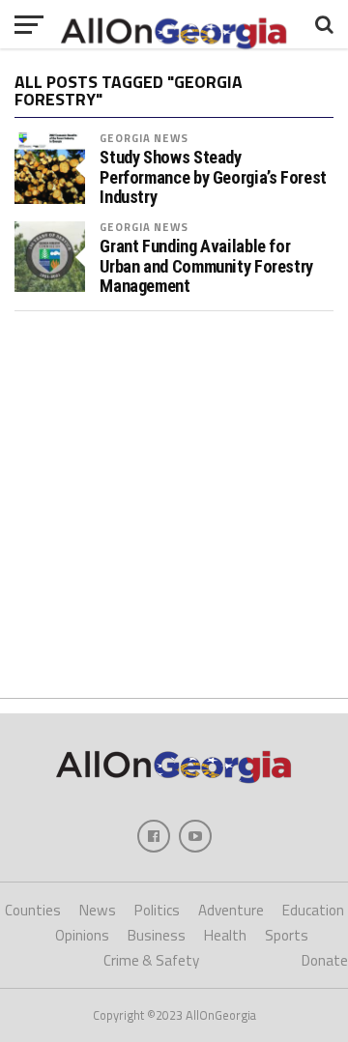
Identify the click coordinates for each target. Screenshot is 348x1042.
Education (313, 910)
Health (225, 935)
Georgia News (144, 138)
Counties (33, 910)
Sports (286, 935)
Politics (157, 910)
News (97, 910)
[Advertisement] (174, 505)
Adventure (231, 910)
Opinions (82, 935)
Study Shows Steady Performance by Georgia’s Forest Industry (213, 177)
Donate (325, 960)
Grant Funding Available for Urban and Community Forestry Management (206, 266)
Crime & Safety (151, 960)
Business (157, 935)
